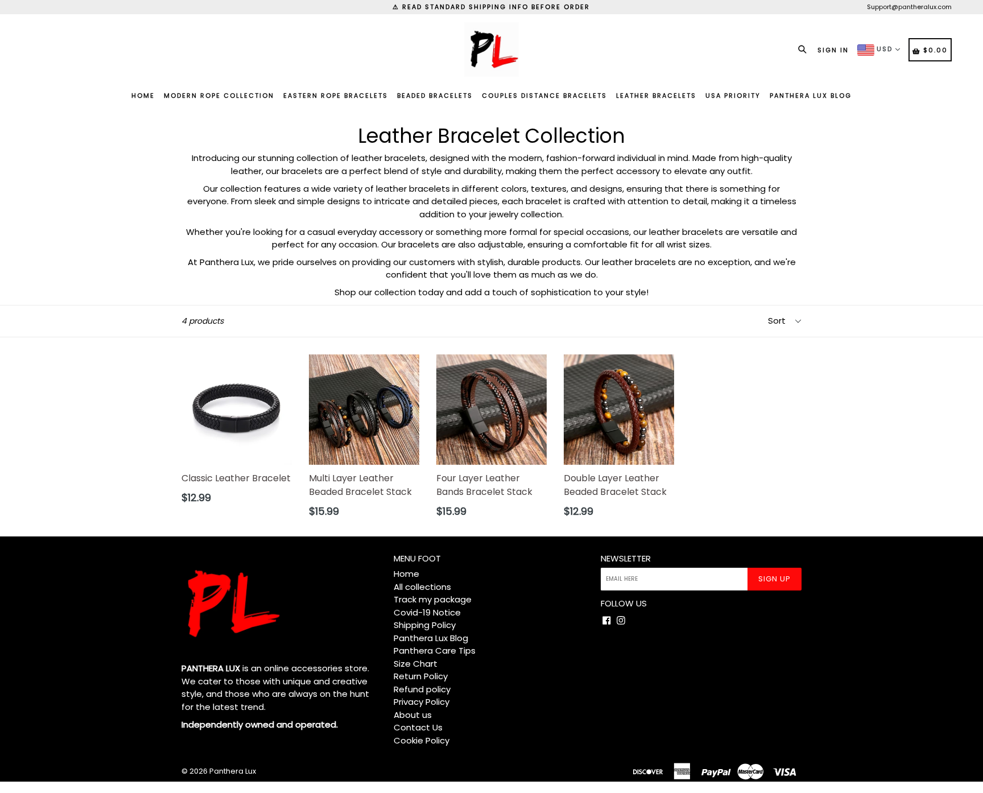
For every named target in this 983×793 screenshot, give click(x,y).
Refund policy (422, 689)
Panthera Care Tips (435, 650)
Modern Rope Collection (219, 95)
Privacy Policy (421, 702)
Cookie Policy (421, 740)
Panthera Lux (232, 771)
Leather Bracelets (656, 95)
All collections (422, 587)
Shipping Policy (425, 625)
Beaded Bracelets (435, 95)
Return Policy (421, 676)
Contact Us (418, 727)
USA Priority (733, 95)
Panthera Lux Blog (811, 95)
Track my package (433, 599)
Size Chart (415, 664)
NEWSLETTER (626, 559)
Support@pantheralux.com (909, 6)
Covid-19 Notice (427, 612)
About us (413, 715)
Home (143, 95)
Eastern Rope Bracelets (335, 95)
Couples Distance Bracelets (544, 95)
